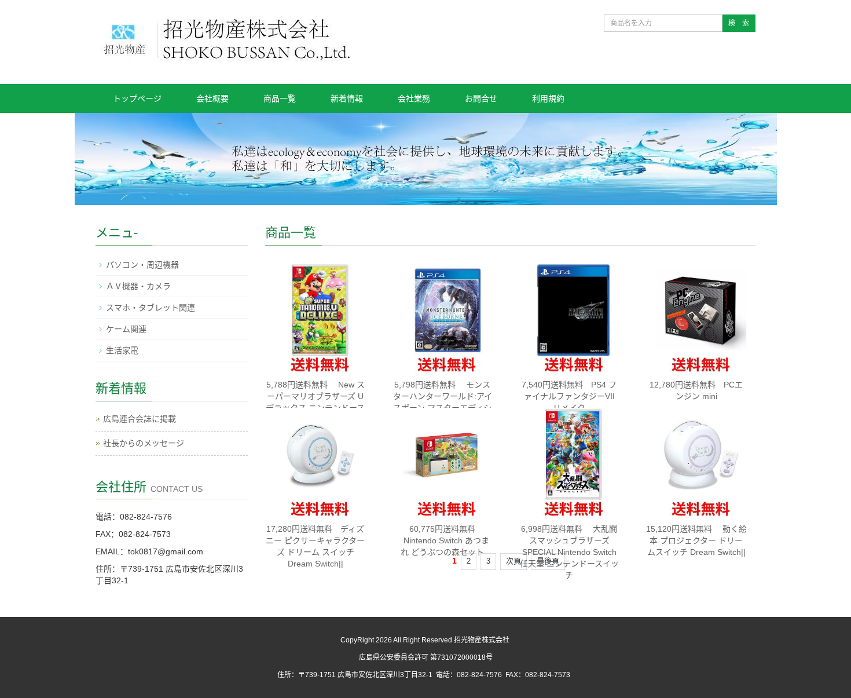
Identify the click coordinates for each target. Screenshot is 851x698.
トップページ (137, 98)
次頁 (513, 561)
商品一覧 (279, 98)
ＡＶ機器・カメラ (138, 286)
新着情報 (347, 98)
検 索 (738, 23)
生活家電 (122, 350)
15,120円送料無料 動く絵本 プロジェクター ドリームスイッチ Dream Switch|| (696, 540)
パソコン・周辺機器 (142, 264)
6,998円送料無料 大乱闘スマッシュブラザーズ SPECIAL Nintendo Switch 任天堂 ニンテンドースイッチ (569, 552)
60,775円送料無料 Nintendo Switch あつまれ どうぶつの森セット (442, 540)
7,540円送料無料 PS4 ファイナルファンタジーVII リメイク (569, 396)
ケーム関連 (126, 329)
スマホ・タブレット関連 (150, 307)
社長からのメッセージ (143, 443)
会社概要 (212, 98)
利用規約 (548, 98)
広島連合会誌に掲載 (139, 418)
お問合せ (481, 98)
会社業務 (414, 98)
